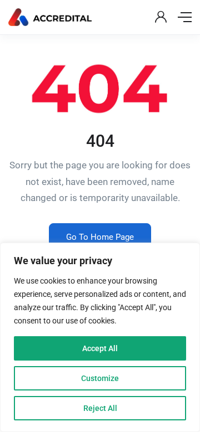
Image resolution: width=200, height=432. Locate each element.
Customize (100, 378)
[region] (100, 337)
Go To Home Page (100, 237)
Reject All (100, 408)
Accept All (100, 348)
